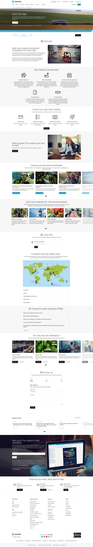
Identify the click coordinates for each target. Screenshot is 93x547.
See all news (77, 417)
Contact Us (78, 1)
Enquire (65, 489)
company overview (32, 462)
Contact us (15, 22)
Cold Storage (32, 520)
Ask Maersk (54, 1)
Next (79, 196)
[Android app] (77, 536)
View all (31, 527)
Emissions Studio (51, 519)
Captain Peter (50, 517)
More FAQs (26, 330)
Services (37, 4)
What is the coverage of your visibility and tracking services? (37, 319)
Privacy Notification (25, 465)
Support (72, 1)
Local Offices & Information (17, 512)
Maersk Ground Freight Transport (36, 522)
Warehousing (32, 508)
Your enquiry (32, 394)
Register (74, 4)
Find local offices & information (45, 545)
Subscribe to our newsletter (60, 545)
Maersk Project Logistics (34, 517)
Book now (50, 489)
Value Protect (32, 525)
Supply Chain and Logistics (19, 7)
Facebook (44, 536)
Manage (31, 4)
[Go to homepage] (16, 2)
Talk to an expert (32, 545)
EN (59, 1)
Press (67, 510)
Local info (24, 35)
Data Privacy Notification (36, 540)
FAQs (31, 35)
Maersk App (50, 513)
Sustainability (68, 511)
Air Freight (32, 510)
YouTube (47, 537)
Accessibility (68, 513)
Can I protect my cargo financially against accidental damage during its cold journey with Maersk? (43, 326)
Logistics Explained (51, 506)
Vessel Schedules (15, 506)
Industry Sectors (51, 503)
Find (36, 246)
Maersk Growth (68, 515)
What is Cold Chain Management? (31, 316)
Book (17, 4)
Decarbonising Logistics (34, 524)
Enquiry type (32, 389)
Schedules (22, 4)
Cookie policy (44, 540)
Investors (67, 505)
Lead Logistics (32, 506)
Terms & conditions (20, 540)
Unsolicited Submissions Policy (71, 540)
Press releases (39, 421)
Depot (31, 518)
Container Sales (68, 508)
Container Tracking (15, 505)
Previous (76, 196)
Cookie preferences (52, 540)
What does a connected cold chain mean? (33, 313)
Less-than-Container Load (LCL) (36, 513)
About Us (67, 503)
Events (14, 421)
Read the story (62, 193)
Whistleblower (27, 540)
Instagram (51, 537)
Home (13, 7)
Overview (16, 35)
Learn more (22, 361)
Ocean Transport (33, 501)
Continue (32, 407)
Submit (14, 457)
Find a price (43, 489)
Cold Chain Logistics (28, 7)
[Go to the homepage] (16, 535)
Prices (13, 4)
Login (79, 4)
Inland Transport (33, 505)
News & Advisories (51, 501)
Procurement (68, 506)
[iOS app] (77, 534)
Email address (14, 451)
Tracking (27, 4)
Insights (49, 505)
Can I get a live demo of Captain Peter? (32, 322)
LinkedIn (42, 537)
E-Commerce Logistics (34, 511)
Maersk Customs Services (35, 503)
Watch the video (16, 193)
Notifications (64, 1)
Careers (67, 501)
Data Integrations (51, 515)
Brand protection (60, 540)
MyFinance (50, 512)
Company (43, 4)
